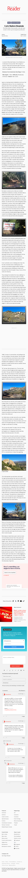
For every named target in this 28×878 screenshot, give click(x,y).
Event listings (17, 818)
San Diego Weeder (6, 855)
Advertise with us (6, 863)
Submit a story (17, 838)
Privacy (17, 863)
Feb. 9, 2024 (23, 35)
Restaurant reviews (6, 846)
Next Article (17, 607)
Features (4, 810)
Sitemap (13, 863)
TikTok (16, 846)
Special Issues (5, 818)
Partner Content (6, 825)
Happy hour (4, 842)
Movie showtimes (18, 821)
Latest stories (5, 816)
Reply (23, 716)
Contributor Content (7, 823)
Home (3, 861)
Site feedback (17, 836)
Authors (4, 814)
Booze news (4, 838)
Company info (5, 853)
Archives (4, 812)
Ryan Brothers (5, 35)
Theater (16, 823)
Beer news (4, 836)
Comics (3, 821)
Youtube (17, 848)
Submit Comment (15, 666)
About (6, 861)
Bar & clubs (4, 834)
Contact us (19, 861)
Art (14, 812)
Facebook (17, 840)
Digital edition (12, 865)
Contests (16, 816)
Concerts (16, 814)
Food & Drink (5, 832)
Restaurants (5, 844)
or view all (6, 575)
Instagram (17, 844)
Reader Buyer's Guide (7, 827)
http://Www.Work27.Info (10, 710)
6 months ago (21, 693)
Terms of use (5, 865)
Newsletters (17, 834)
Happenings (17, 810)
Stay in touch (17, 832)
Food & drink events (6, 840)
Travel (15, 825)
